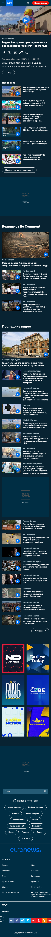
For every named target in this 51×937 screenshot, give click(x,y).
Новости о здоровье (32, 463)
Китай (35, 819)
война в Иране (14, 807)
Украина (25, 832)
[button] (19, 170)
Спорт (40, 832)
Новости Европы (31, 388)
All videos (39, 631)
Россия (15, 813)
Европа (5, 865)
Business (27, 589)
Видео (5, 887)
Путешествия (8, 881)
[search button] (45, 791)
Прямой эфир (40, 3)
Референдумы (32, 813)
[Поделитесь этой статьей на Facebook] (4, 53)
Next (4, 876)
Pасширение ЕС (17, 826)
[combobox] (25, 791)
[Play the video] (25, 20)
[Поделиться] (16, 53)
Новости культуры (11, 360)
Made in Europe (30, 420)
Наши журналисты (10, 892)
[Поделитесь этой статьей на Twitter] (10, 53)
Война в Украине (35, 807)
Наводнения (18, 819)
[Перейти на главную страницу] (9, 3)
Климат (26, 405)
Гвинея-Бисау (29, 521)
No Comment (8, 260)
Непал (11, 832)
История (26, 838)
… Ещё (8, 72)
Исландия (36, 826)
